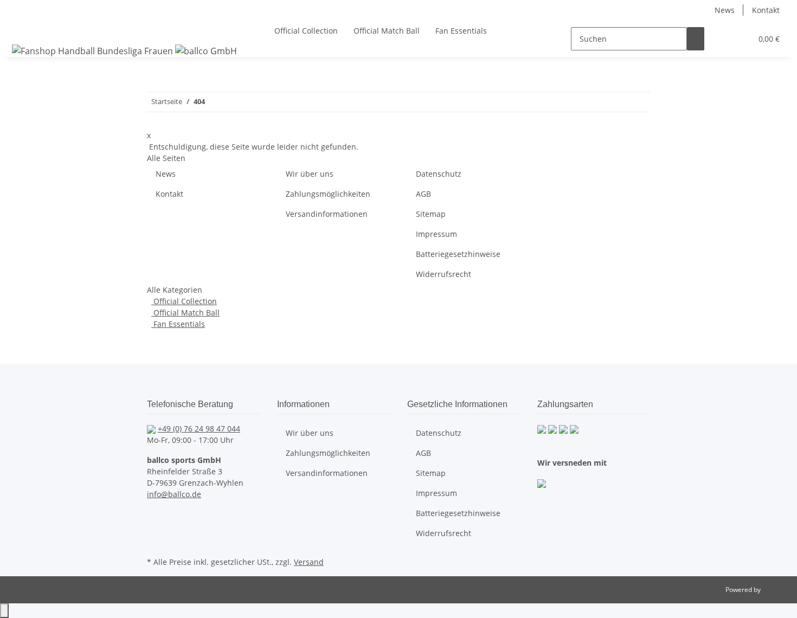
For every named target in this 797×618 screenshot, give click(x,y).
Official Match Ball (185, 312)
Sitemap (431, 214)
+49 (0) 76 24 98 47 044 (199, 428)
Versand (309, 562)
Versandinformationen (327, 214)
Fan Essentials (178, 324)
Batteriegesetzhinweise (458, 254)
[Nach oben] (4, 610)
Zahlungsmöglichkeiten (328, 194)
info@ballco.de (174, 494)
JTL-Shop (775, 589)
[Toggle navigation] (22, 29)
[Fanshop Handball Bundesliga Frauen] (125, 50)
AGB (423, 194)
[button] (721, 38)
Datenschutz (438, 174)
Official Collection (184, 301)
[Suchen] (695, 38)
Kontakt (766, 10)
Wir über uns (309, 174)
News (725, 10)
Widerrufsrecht (443, 274)
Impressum (436, 234)
